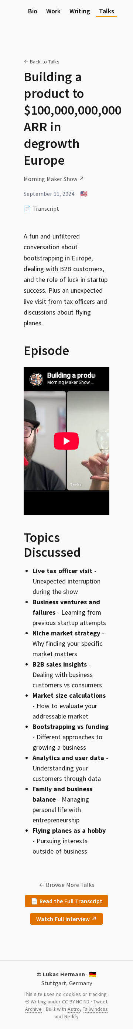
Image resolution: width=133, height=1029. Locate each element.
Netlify (71, 1016)
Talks (106, 11)
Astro (74, 1009)
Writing (79, 11)
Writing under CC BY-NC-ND (60, 1001)
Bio (32, 11)
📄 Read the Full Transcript (66, 901)
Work (53, 11)
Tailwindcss (95, 1009)
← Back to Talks (41, 61)
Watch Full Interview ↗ (66, 919)
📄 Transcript (41, 208)
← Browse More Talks (66, 884)
